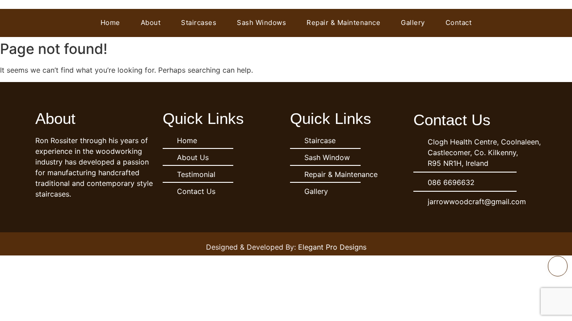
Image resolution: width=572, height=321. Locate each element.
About (151, 22)
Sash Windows (261, 22)
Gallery (413, 22)
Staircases (198, 22)
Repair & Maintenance (343, 22)
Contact (459, 22)
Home (110, 22)
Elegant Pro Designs (332, 247)
